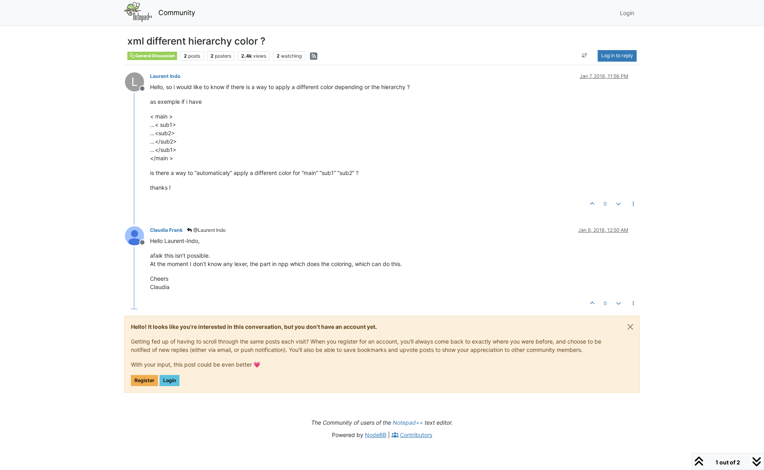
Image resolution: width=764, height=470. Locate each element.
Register (144, 380)
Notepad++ (408, 422)
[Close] (630, 327)
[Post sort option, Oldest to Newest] (584, 55)
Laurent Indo (165, 76)
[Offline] (137, 235)
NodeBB (375, 434)
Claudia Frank (166, 230)
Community (176, 12)
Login (169, 380)
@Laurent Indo (209, 230)
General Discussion (154, 55)
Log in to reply (617, 55)
